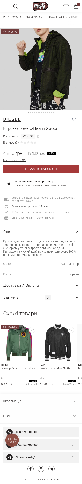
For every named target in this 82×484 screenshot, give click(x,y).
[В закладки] (74, 119)
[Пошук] (15, 6)
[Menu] (7, 6)
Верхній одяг (56, 16)
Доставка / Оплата (21, 285)
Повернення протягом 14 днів (30, 206)
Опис (7, 232)
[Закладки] (66, 6)
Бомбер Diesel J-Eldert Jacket (19, 368)
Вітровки (74, 16)
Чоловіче (16, 16)
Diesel (12, 119)
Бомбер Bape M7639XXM (55, 368)
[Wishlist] (32, 330)
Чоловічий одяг (35, 16)
